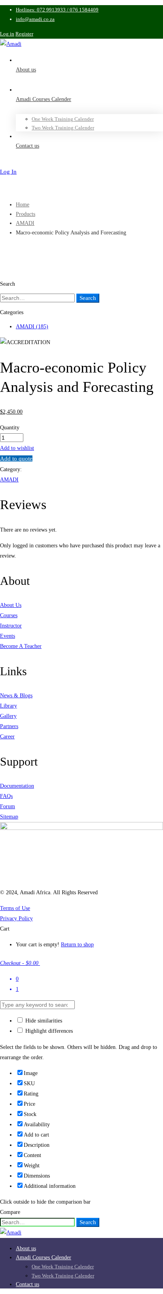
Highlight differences (48, 1031)
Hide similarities (43, 1021)
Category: (11, 469)
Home (22, 205)
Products (25, 214)
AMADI (25, 223)
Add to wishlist (17, 448)
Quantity (9, 428)
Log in (7, 34)
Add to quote (16, 458)
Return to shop (77, 945)
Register (24, 34)
